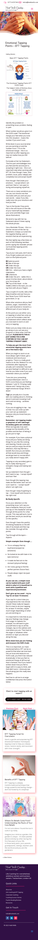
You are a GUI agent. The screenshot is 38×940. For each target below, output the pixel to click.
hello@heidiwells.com (12, 914)
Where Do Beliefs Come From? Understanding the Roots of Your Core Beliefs (18, 822)
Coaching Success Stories (14, 897)
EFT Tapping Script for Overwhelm (14, 735)
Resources (9, 903)
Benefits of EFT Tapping (15, 779)
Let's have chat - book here (19, 699)
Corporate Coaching (12, 895)
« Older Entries (7, 857)
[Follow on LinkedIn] (11, 918)
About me (9, 889)
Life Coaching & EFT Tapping (14, 892)
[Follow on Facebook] (7, 918)
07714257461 (13, 2)
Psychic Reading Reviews (13, 900)
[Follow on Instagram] (15, 918)
